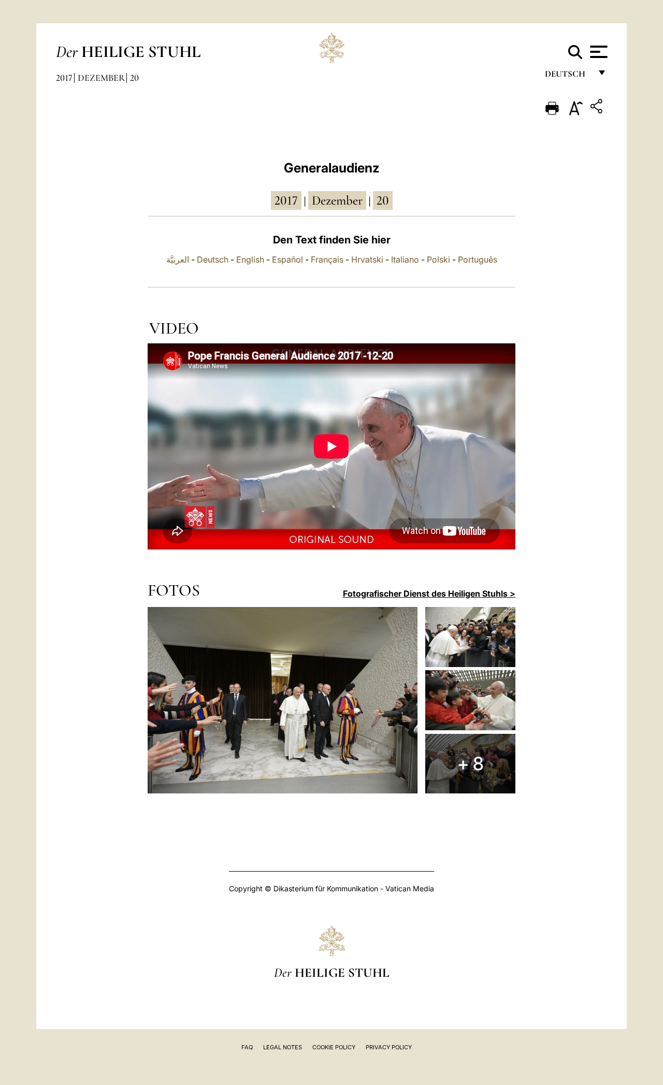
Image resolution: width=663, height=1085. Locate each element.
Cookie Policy (333, 1047)
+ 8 (470, 763)
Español (287, 259)
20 (134, 77)
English (250, 259)
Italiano (405, 259)
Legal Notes (282, 1047)
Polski (438, 259)
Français (327, 259)
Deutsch (568, 76)
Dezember (101, 77)
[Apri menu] (597, 52)
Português (477, 259)
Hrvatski (367, 259)
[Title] (597, 108)
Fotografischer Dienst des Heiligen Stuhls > (429, 593)
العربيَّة (177, 259)
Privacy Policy (389, 1047)
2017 (64, 77)
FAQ (247, 1047)
